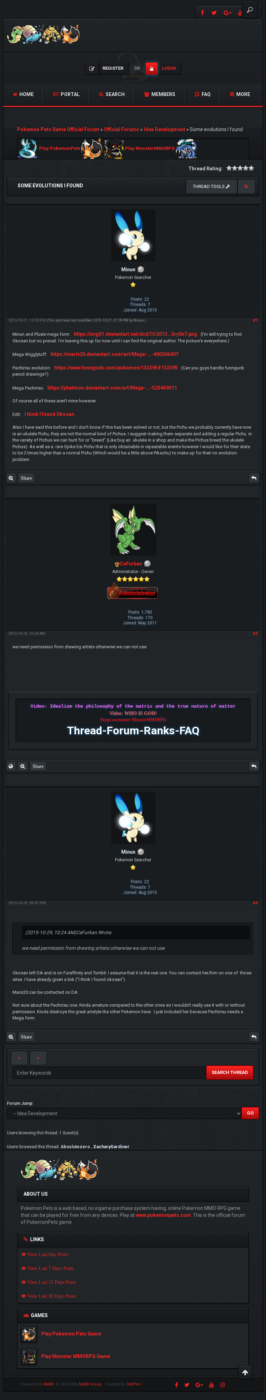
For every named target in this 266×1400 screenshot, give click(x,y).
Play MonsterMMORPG (150, 148)
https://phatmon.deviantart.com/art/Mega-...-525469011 (112, 388)
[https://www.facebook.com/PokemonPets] (202, 12)
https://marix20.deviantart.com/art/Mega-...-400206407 (114, 354)
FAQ (206, 94)
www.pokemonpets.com (163, 1215)
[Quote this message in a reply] (254, 478)
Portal (70, 94)
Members (162, 94)
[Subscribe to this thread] (246, 186)
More (242, 94)
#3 (255, 903)
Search (115, 94)
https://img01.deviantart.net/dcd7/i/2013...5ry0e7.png (135, 334)
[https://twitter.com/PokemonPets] (214, 12)
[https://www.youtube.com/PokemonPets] (211, 1385)
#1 (255, 320)
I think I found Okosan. (50, 414)
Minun (138, 320)
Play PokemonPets (59, 148)
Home (26, 94)
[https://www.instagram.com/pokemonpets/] (222, 1385)
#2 (255, 633)
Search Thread (230, 1072)
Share (26, 478)
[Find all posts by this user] (11, 478)
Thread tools (209, 186)
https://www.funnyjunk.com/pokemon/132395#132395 (116, 367)
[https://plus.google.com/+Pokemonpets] (227, 12)
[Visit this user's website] (11, 766)
